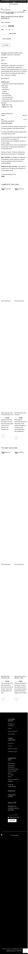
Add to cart (12, 33)
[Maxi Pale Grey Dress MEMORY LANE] (20, 507)
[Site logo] (14, 5)
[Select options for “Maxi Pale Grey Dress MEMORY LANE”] (16, 699)
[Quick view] (3, 441)
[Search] (23, 5)
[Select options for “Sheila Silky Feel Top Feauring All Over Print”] (3, 436)
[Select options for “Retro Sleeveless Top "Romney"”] (16, 438)
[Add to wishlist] (3, 432)
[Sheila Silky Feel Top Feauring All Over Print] (7, 243)
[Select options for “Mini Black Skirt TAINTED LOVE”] (3, 699)
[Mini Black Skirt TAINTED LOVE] (7, 507)
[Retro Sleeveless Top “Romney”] (20, 243)
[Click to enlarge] (4, 8)
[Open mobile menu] (1, 5)
